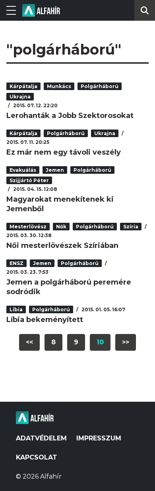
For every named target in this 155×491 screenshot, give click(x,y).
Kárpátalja (23, 86)
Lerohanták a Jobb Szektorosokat (70, 115)
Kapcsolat (36, 457)
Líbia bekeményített (44, 319)
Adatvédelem (41, 438)
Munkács (59, 86)
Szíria (130, 227)
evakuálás (23, 170)
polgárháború (99, 86)
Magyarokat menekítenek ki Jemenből (60, 204)
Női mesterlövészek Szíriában (62, 245)
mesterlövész (28, 227)
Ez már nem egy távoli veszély (63, 152)
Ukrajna (20, 97)
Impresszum (98, 438)
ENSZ (16, 263)
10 (100, 342)
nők (61, 227)
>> (125, 342)
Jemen (55, 170)
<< (29, 342)
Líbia (16, 309)
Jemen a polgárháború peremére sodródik (68, 287)
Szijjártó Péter (29, 180)
